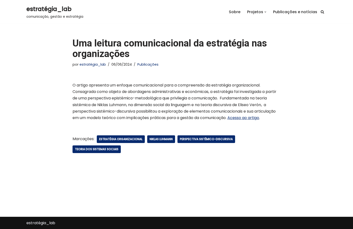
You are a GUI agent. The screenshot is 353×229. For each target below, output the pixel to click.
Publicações (147, 64)
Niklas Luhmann (161, 139)
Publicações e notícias (295, 12)
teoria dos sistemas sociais (96, 149)
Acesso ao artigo (243, 117)
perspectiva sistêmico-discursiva (206, 139)
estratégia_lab (92, 64)
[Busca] (322, 12)
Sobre (234, 12)
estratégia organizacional (120, 139)
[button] (265, 12)
